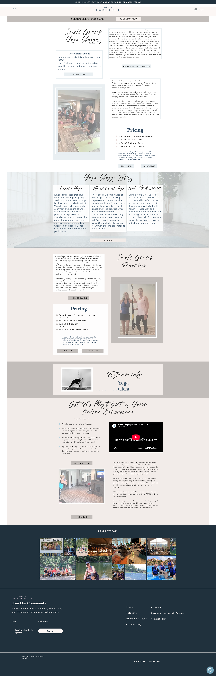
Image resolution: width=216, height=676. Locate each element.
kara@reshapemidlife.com (167, 613)
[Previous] (58, 379)
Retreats (131, 613)
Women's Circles (136, 618)
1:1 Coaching (134, 624)
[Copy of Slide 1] (99, 390)
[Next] (157, 379)
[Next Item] (172, 559)
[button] (17, 8)
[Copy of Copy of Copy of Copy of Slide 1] (116, 390)
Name (14, 621)
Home (129, 607)
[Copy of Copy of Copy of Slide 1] (113, 390)
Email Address (44, 621)
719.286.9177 (159, 619)
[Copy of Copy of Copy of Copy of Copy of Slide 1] (119, 390)
